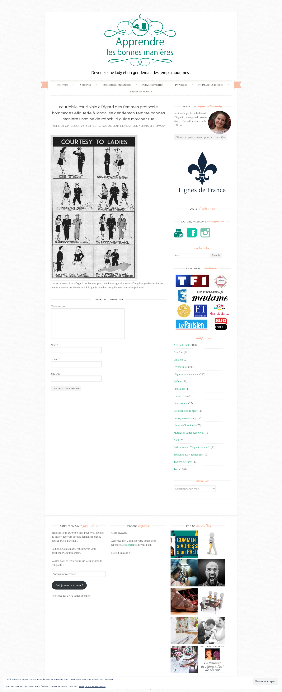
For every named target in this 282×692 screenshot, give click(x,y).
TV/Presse (181, 84)
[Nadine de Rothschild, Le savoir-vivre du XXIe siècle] (211, 660)
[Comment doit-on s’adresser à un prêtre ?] (184, 544)
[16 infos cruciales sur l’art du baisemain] (211, 631)
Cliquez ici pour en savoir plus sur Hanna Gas (200, 137)
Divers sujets (180, 367)
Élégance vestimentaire (186, 374)
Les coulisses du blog (185, 410)
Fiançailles (179, 389)
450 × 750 (85, 126)
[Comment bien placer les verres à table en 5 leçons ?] (184, 631)
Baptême (178, 352)
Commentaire (59, 306)
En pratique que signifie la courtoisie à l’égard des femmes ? (129, 126)
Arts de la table (182, 345)
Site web (55, 373)
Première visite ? (152, 84)
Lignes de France (141, 91)
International (180, 403)
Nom (54, 345)
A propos (85, 84)
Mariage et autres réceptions (189, 432)
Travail (177, 469)
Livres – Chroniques (185, 425)
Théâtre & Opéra (183, 462)
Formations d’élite (210, 84)
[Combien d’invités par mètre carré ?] (184, 573)
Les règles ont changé (185, 418)
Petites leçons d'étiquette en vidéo (192, 447)
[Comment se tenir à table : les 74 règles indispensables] (211, 602)
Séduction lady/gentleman (188, 454)
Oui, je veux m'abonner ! (69, 585)
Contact (62, 84)
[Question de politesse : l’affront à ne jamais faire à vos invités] (184, 602)
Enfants (178, 381)
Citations (178, 359)
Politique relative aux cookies (92, 686)
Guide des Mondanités (116, 84)
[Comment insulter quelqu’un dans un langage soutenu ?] (211, 573)
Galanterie (179, 396)
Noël (176, 440)
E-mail (55, 359)
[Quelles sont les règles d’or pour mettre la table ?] (184, 660)
